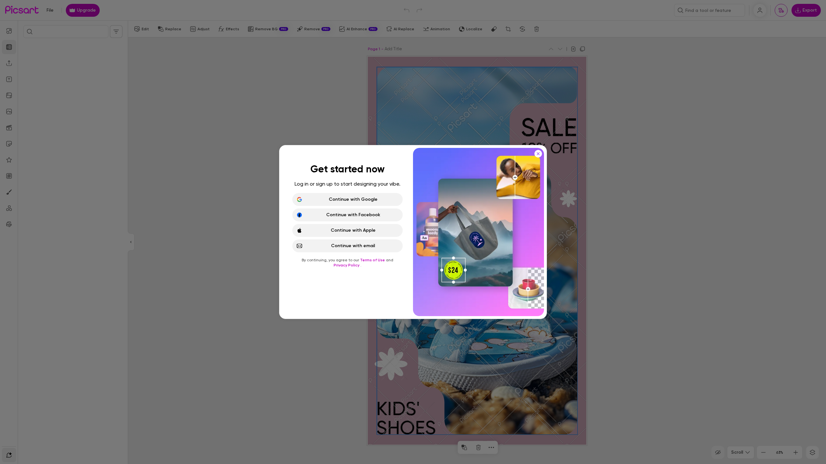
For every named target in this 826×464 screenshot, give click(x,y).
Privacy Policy (347, 265)
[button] (413, 232)
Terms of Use (373, 260)
